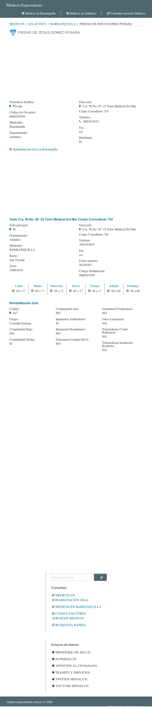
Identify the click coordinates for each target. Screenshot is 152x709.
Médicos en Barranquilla (40, 13)
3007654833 (91, 121)
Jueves (76, 286)
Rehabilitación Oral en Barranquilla (35, 149)
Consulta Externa (20, 323)
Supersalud (65, 659)
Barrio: (14, 255)
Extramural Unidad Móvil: (72, 339)
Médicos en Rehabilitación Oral (70, 597)
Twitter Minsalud (71, 679)
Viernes (95, 286)
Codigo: (15, 308)
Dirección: (85, 102)
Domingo (133, 286)
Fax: (81, 127)
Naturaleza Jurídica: (22, 102)
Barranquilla (63, 24)
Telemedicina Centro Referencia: (115, 331)
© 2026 (30, 702)
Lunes (19, 286)
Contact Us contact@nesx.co (127, 706)
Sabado (114, 286)
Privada (17, 106)
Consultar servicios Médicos (128, 13)
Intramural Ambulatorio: (71, 319)
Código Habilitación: (92, 271)
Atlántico (37, 24)
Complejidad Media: (22, 339)
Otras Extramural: (113, 319)
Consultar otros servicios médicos (69, 615)
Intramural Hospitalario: (71, 329)
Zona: (13, 265)
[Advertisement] (76, 67)
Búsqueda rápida (70, 625)
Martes (38, 286)
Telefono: (85, 117)
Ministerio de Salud (72, 652)
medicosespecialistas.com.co (24, 702)
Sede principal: (19, 225)
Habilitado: (86, 137)
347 (15, 313)
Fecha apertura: (88, 260)
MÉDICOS (17, 24)
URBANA (16, 270)
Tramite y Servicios (72, 672)
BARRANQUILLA (22, 249)
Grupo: (14, 319)
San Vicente (17, 260)
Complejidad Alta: (67, 308)
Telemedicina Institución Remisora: (117, 344)
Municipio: (16, 122)
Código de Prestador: (23, 112)
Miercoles (57, 286)
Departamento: (19, 132)
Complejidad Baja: (21, 329)
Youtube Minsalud (71, 686)
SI (80, 142)
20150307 (85, 265)
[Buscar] (100, 577)
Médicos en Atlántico (82, 13)
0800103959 (17, 116)
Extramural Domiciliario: (117, 308)
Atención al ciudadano (76, 665)
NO (12, 333)
